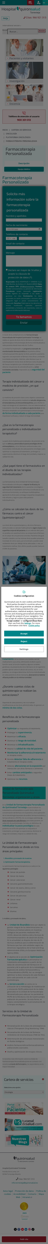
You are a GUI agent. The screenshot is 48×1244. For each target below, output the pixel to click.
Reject (24, 641)
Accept (24, 633)
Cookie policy (34, 625)
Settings (24, 649)
